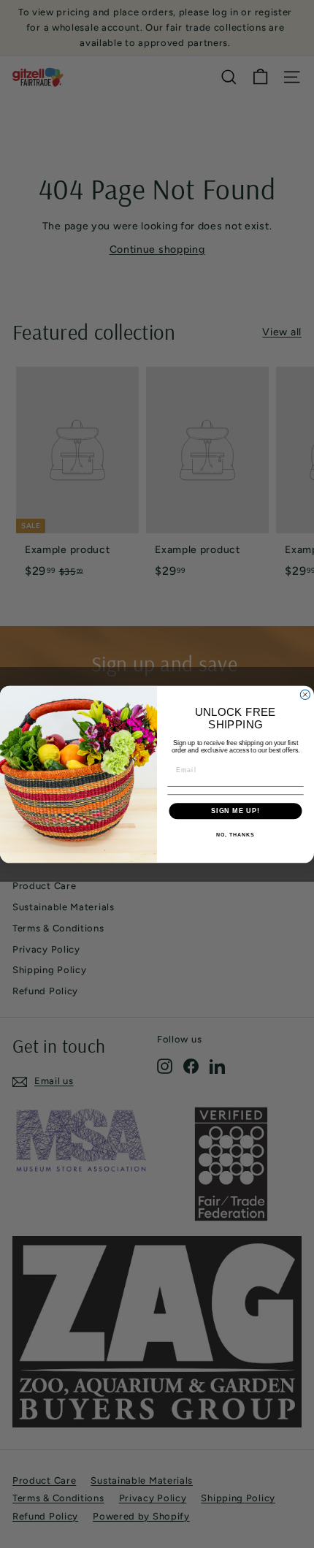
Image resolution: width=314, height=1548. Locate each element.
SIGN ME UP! (235, 810)
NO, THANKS (235, 835)
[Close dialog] (305, 694)
